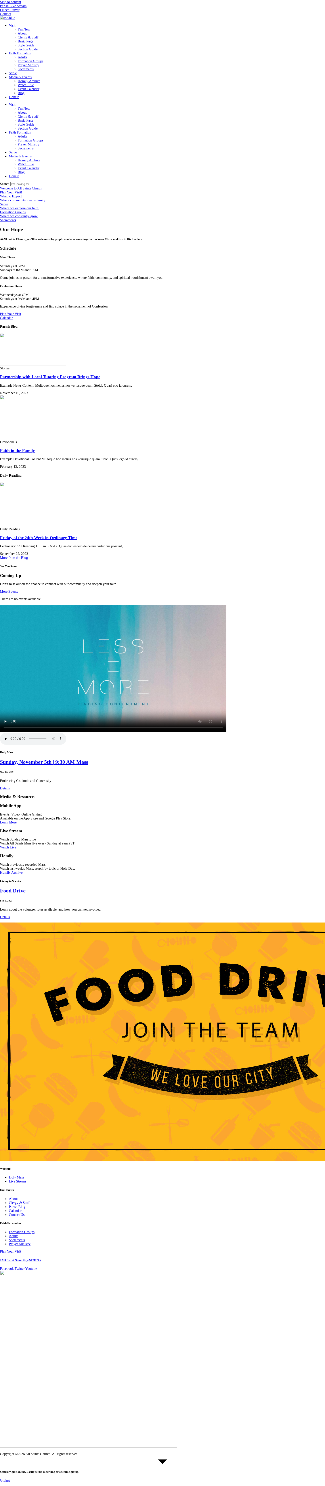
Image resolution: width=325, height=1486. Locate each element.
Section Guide (28, 49)
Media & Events (20, 77)
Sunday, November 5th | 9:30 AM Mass (44, 762)
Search (5, 184)
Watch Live (26, 85)
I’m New (24, 29)
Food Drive (13, 891)
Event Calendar (28, 89)
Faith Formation (20, 53)
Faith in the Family (17, 450)
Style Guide (26, 45)
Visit (12, 25)
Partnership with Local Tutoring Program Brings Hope (50, 376)
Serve (13, 73)
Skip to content (10, 2)
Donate (14, 97)
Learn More (8, 822)
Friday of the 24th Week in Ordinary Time (38, 537)
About (22, 33)
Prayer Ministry (28, 65)
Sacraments (26, 69)
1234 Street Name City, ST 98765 (20, 1260)
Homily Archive (29, 81)
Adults (22, 57)
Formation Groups (30, 61)
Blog (21, 93)
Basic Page (25, 41)
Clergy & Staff (28, 37)
